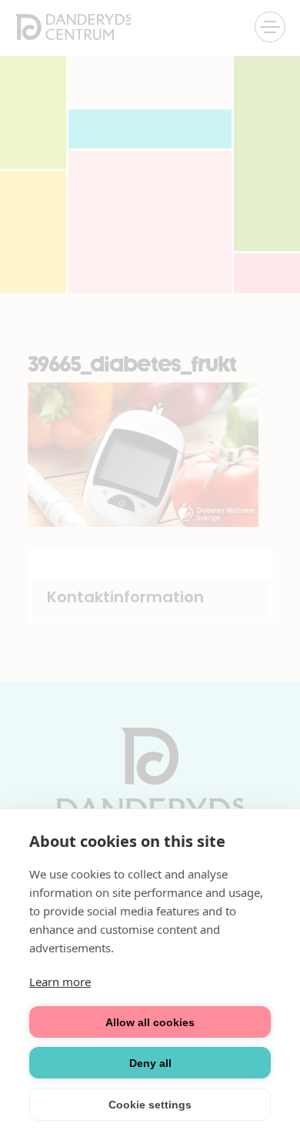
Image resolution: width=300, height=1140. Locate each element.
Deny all (150, 1063)
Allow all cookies (150, 1022)
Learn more (60, 981)
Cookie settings (150, 1104)
